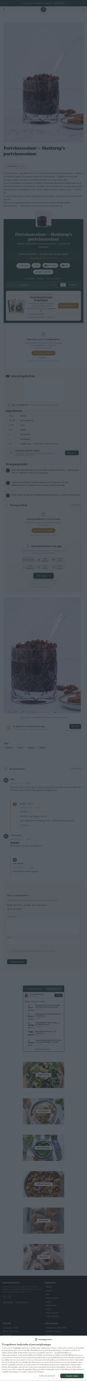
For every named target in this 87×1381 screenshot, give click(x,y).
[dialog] (43, 1358)
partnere (18, 1348)
